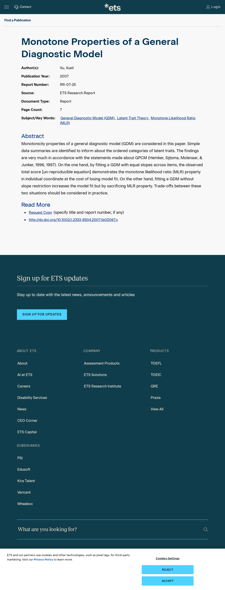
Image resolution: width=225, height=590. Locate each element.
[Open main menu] (6, 7)
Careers (23, 386)
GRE (154, 386)
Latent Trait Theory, (133, 118)
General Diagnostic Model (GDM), (88, 118)
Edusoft (23, 469)
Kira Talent (26, 481)
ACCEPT (168, 581)
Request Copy (40, 212)
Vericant (24, 492)
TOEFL (156, 363)
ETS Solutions (95, 375)
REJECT (167, 569)
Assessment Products (102, 363)
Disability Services (32, 398)
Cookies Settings (168, 558)
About (22, 363)
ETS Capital (27, 432)
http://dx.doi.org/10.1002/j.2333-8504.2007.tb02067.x (73, 220)
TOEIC (156, 375)
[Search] (205, 529)
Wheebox (25, 504)
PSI (20, 458)
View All (157, 409)
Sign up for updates (42, 314)
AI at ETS (24, 375)
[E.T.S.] (112, 7)
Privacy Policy (43, 559)
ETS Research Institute (102, 386)
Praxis (156, 398)
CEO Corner (27, 421)
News (21, 409)
